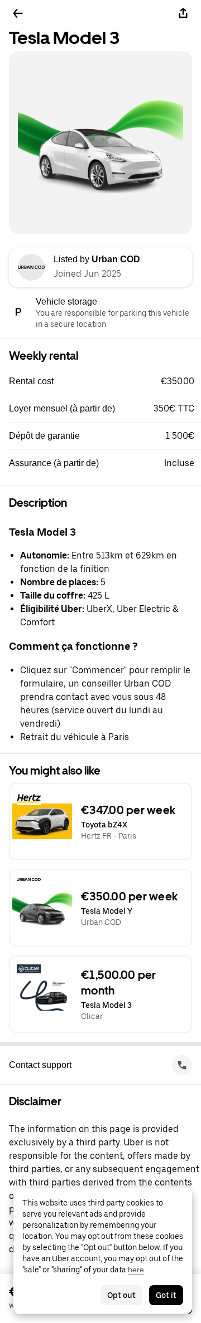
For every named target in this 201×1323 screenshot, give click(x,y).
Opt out (121, 1295)
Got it (166, 1295)
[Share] (183, 13)
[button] (105, 381)
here (136, 1269)
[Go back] (17, 13)
